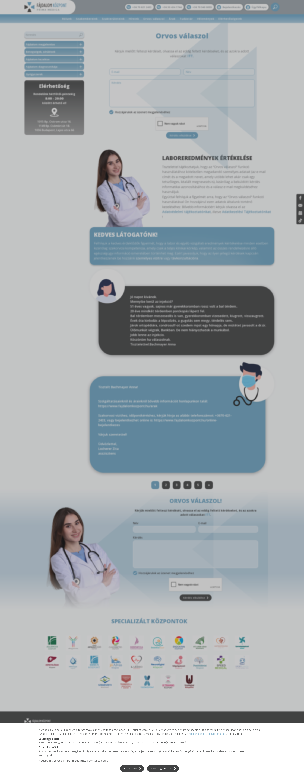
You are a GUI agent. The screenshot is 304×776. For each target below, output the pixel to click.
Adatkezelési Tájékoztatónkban (207, 733)
